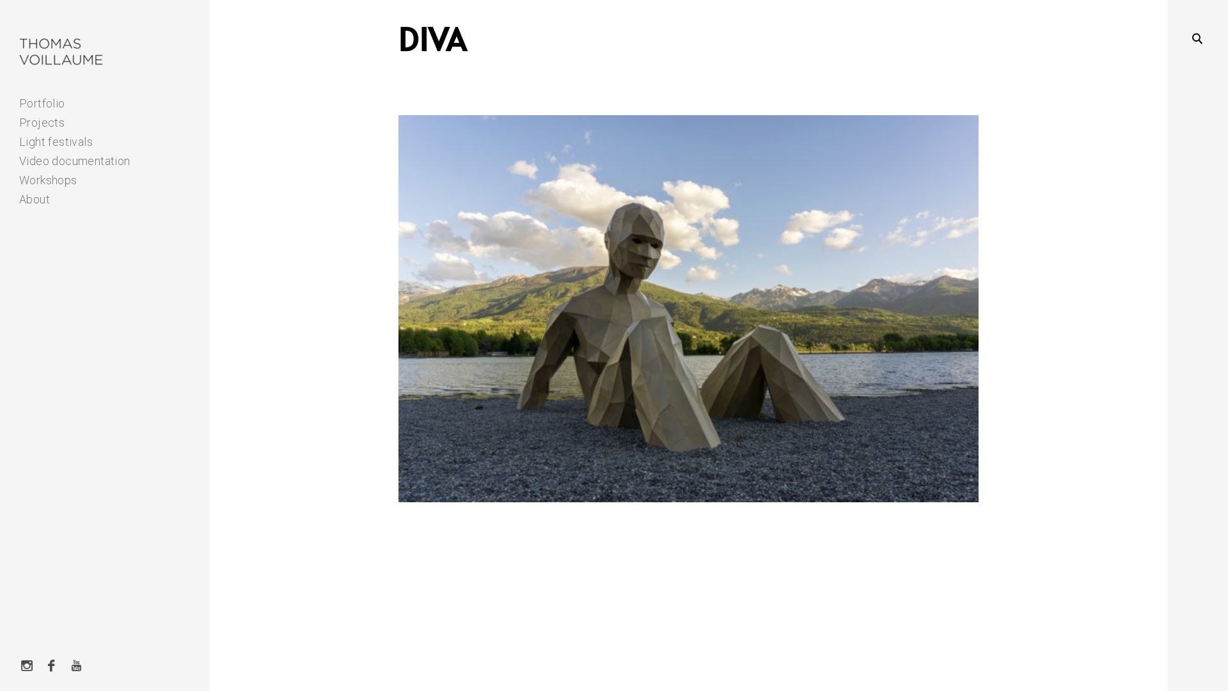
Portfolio (42, 103)
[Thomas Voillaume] (61, 52)
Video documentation (74, 161)
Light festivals (56, 141)
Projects (42, 122)
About (34, 199)
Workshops (48, 180)
